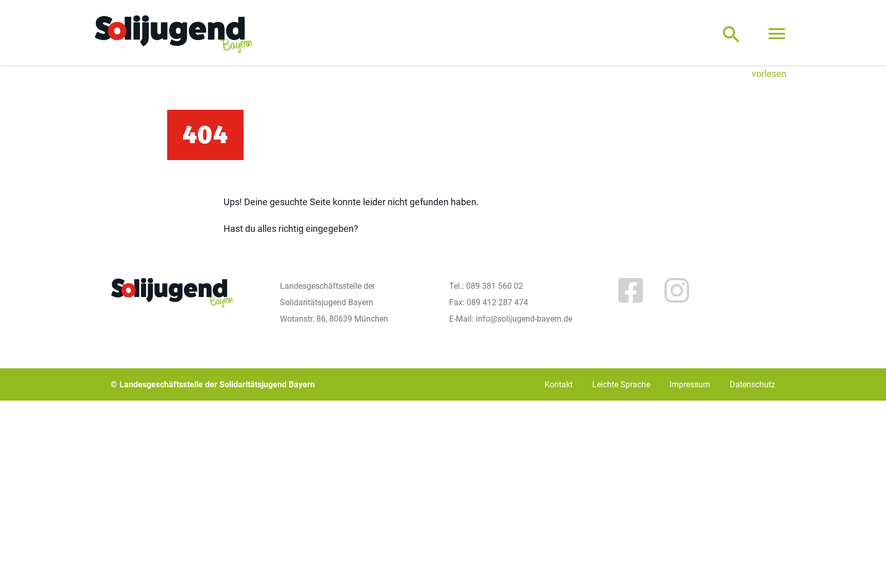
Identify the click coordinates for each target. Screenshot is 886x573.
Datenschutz (752, 384)
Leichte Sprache (621, 384)
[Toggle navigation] (777, 34)
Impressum (690, 384)
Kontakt (559, 384)
